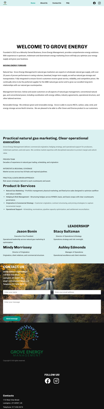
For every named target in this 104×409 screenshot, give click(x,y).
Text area (6, 298)
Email (56, 288)
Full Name (7, 288)
